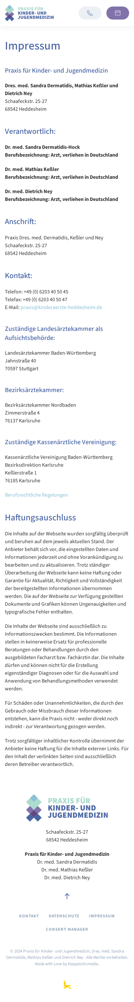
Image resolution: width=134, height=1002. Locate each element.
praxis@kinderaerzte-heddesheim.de (61, 307)
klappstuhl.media (83, 964)
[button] (67, 896)
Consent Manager (67, 929)
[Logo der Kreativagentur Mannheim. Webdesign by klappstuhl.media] (67, 984)
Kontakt (29, 916)
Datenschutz (64, 916)
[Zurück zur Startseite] (29, 13)
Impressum (102, 916)
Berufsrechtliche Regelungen (36, 495)
